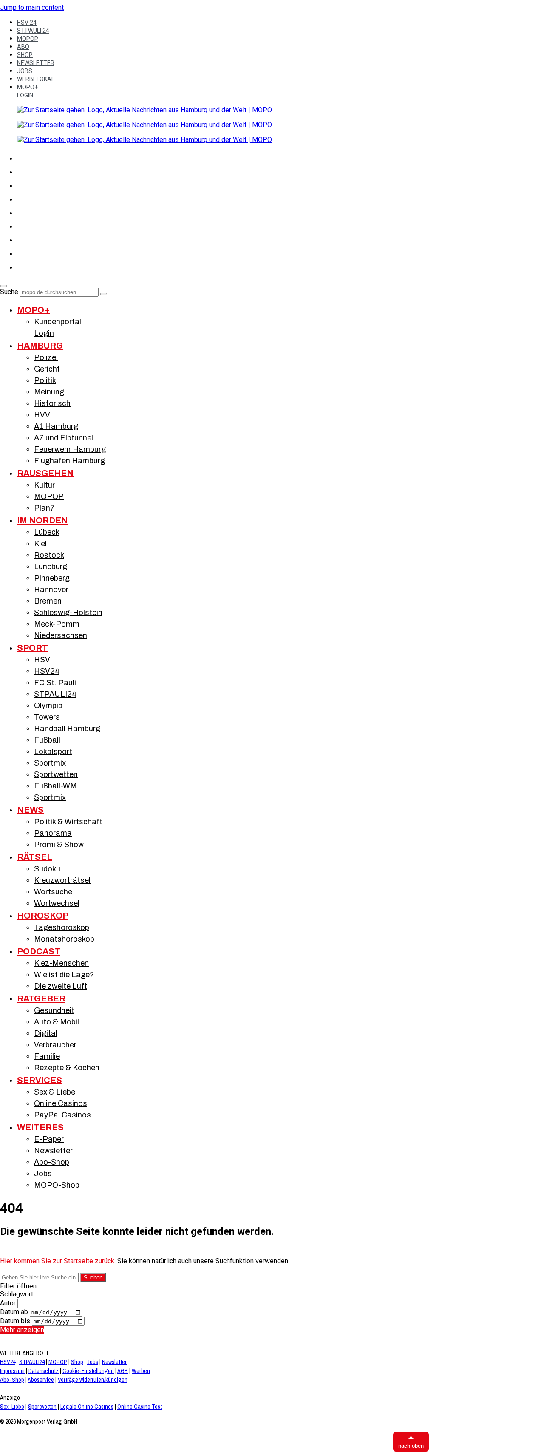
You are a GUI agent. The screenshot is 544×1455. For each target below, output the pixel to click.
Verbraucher (55, 1045)
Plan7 (44, 508)
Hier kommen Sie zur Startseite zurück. (58, 1261)
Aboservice (41, 1380)
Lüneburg (50, 566)
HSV (24, 211)
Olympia (48, 705)
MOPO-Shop (56, 1185)
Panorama (53, 833)
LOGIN (25, 95)
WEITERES (40, 1127)
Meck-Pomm (56, 624)
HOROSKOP (42, 915)
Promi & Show (59, 844)
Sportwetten (56, 774)
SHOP (25, 54)
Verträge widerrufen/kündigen (93, 1380)
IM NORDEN (36, 184)
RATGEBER (41, 998)
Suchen (93, 1277)
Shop (77, 1362)
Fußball (47, 740)
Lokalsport (53, 751)
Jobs (43, 1173)
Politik (45, 380)
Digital (45, 1033)
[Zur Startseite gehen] (144, 110)
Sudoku (47, 869)
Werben (141, 1371)
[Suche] (103, 294)
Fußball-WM (55, 786)
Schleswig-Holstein (68, 612)
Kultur (44, 485)
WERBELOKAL (35, 79)
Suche (9, 292)
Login (44, 333)
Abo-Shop (51, 1162)
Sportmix (50, 763)
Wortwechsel (56, 903)
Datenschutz (43, 1371)
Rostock (49, 555)
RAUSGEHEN (45, 473)
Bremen (48, 601)
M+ (22, 266)
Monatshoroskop (64, 939)
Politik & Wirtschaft (68, 821)
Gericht (47, 369)
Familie (47, 1056)
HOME (27, 157)
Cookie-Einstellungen (88, 1371)
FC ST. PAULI (38, 225)
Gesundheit (54, 1010)
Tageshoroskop (61, 927)
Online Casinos (60, 1103)
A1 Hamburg (56, 426)
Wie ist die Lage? (64, 974)
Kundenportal (57, 322)
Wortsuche (53, 892)
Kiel (40, 543)
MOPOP (27, 38)
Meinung (49, 392)
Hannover (51, 589)
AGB (122, 1371)
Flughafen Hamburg (69, 461)
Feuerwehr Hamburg (70, 449)
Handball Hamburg (67, 728)
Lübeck (47, 532)
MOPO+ (27, 87)
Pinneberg (52, 578)
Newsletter (53, 1150)
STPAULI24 (55, 694)
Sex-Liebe (12, 1406)
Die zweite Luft (60, 986)
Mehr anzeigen (22, 1330)
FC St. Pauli (55, 682)
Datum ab (14, 1312)
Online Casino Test (139, 1406)
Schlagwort (16, 1294)
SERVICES (39, 1080)
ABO (23, 46)
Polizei (46, 357)
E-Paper (49, 1139)
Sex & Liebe (54, 1092)
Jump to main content (32, 7)
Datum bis (15, 1321)
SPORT (28, 198)
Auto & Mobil (56, 1022)
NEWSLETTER (35, 63)
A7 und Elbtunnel (63, 438)
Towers (47, 717)
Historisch (52, 403)
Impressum (12, 1371)
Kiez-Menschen (61, 963)
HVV (42, 415)
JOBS (24, 71)
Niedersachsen (60, 635)
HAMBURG (34, 171)
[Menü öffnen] (3, 286)
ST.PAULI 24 (33, 30)
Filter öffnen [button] (18, 1286)
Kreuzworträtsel (62, 880)
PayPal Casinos (62, 1115)
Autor (8, 1303)
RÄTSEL (30, 252)
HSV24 (47, 671)
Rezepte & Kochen (66, 1068)
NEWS (27, 239)
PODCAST (38, 951)
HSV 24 (27, 22)
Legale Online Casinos (86, 1406)
